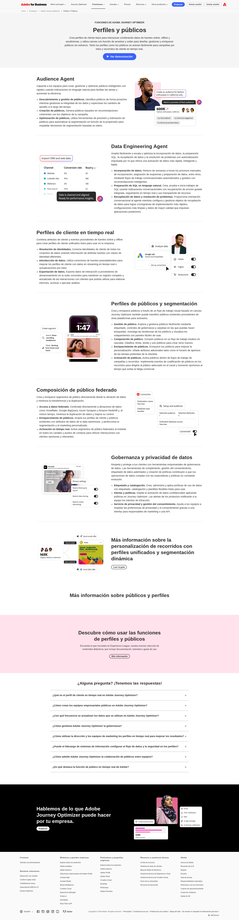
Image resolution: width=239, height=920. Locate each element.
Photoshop (104, 888)
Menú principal (57, 4)
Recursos (140, 4)
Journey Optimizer (79, 4)
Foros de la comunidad (149, 881)
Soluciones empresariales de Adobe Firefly (76, 874)
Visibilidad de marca (27, 883)
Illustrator (103, 884)
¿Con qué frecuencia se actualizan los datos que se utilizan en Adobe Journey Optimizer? (106, 715)
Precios (127, 4)
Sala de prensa (186, 877)
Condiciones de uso (140, 912)
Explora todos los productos (70, 862)
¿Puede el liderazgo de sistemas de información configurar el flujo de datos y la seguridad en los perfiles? (115, 746)
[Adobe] (225, 4)
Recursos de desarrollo (149, 885)
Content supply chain (28, 880)
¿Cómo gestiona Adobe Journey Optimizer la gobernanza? (87, 726)
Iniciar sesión (195, 4)
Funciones (97, 4)
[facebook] (38, 911)
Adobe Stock (105, 876)
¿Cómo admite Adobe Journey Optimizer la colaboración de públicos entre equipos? (103, 756)
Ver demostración (121, 56)
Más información (119, 656)
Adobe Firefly (105, 873)
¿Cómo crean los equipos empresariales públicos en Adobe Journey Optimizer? (100, 705)
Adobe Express (66, 870)
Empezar (178, 4)
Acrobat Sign (65, 877)
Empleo (183, 870)
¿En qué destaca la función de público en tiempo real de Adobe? (91, 767)
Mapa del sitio (175, 912)
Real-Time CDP (66, 904)
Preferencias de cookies (159, 912)
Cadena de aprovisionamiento (192, 889)
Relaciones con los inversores (192, 885)
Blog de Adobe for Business (150, 870)
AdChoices (215, 915)
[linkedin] (52, 911)
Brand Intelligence (67, 885)
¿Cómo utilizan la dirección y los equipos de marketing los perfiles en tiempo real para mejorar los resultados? (118, 736)
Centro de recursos (147, 862)
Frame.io (63, 896)
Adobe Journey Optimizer (50, 11)
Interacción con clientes (29, 876)
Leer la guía (119, 567)
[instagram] (43, 911)
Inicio (24, 11)
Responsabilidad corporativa (191, 881)
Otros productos (159, 4)
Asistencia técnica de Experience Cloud (155, 874)
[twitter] (47, 911)
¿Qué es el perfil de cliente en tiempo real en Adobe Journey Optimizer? (95, 695)
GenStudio (64, 900)
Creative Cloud (65, 889)
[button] (26, 911)
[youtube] (57, 911)
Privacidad (127, 912)
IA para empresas (26, 891)
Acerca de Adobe (187, 862)
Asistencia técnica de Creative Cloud (154, 877)
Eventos (184, 874)
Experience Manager (68, 892)
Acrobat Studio (65, 881)
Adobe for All (185, 896)
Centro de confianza (188, 892)
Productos (33, 11)
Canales (113, 4)
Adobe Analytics (66, 866)
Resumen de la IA (187, 866)
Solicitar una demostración (30, 862)
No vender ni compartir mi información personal (200, 912)
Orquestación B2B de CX (29, 887)
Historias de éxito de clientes (151, 866)
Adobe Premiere (106, 891)
